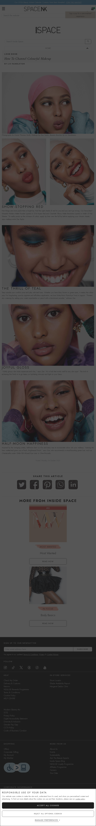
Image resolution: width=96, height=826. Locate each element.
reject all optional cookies (48, 814)
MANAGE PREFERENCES (46, 820)
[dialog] (48, 807)
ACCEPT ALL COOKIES (48, 805)
